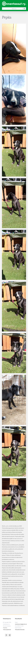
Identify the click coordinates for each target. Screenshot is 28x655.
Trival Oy (5, 627)
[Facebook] (6, 635)
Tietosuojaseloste (7, 629)
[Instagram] (9, 635)
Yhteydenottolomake (19, 629)
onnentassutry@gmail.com (21, 624)
